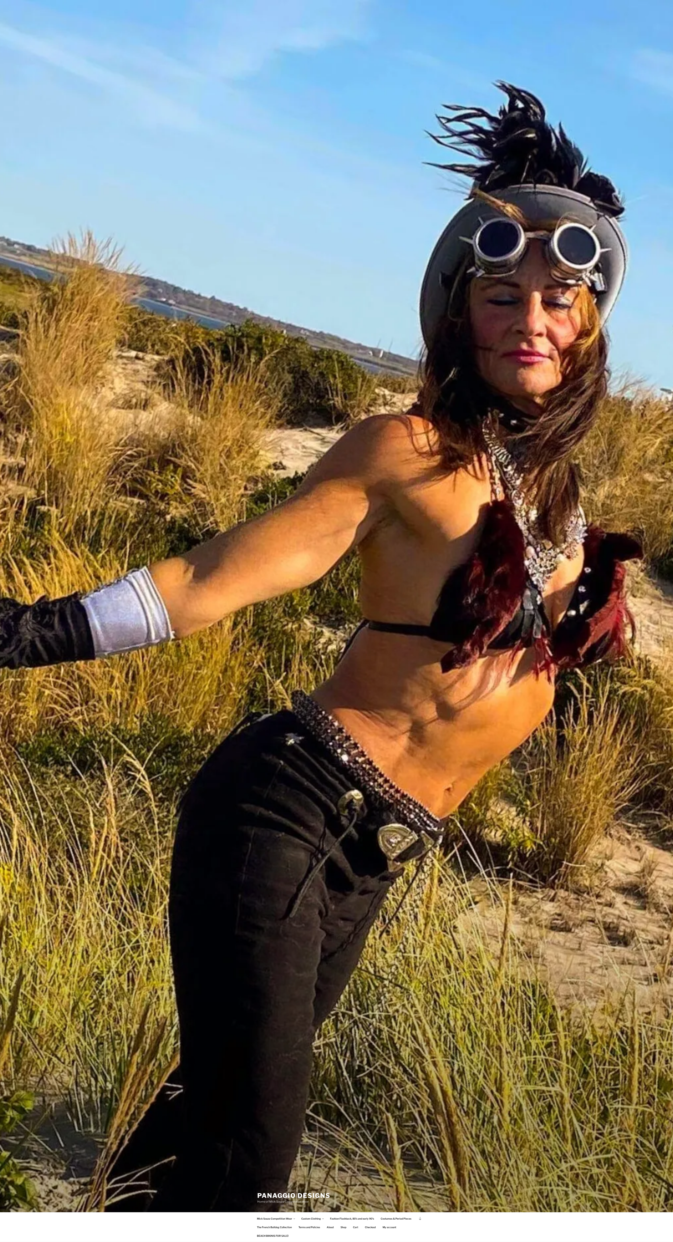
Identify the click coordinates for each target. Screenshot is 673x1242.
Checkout (370, 1227)
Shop (343, 1227)
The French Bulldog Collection (274, 1227)
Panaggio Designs (293, 1195)
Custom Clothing (311, 1218)
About (330, 1227)
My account (389, 1227)
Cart (355, 1227)
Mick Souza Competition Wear (274, 1218)
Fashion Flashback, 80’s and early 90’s (352, 1218)
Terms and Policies (309, 1227)
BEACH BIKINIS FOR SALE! (273, 1235)
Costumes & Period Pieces (396, 1218)
